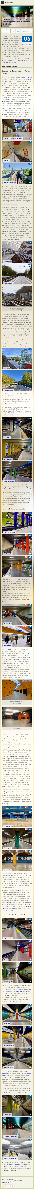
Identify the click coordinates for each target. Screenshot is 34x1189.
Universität (5, 651)
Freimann (5, 328)
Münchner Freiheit (7, 415)
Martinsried (5, 1092)
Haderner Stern (23, 1071)
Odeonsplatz (16, 659)
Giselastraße (9, 649)
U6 (8, 31)
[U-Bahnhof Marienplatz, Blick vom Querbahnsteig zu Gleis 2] (17, 717)
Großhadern (5, 1073)
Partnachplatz (9, 991)
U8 (18, 31)
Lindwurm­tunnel (7, 875)
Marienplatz (8, 489)
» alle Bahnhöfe (27, 44)
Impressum (5, 1182)
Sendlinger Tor (8, 790)
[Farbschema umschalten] (8, 1186)
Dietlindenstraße (14, 413)
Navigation (9, 2)
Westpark (19, 991)
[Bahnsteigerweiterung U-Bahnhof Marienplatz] (17, 690)
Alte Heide (5, 409)
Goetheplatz (5, 44)
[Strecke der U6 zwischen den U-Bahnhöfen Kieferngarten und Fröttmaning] (17, 296)
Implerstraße (16, 487)
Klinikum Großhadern (10, 62)
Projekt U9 (25, 31)
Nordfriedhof (13, 409)
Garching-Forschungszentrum (23, 60)
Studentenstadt (15, 328)
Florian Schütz (10, 1179)
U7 (13, 31)
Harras (18, 987)
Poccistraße (18, 891)
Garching (4, 101)
